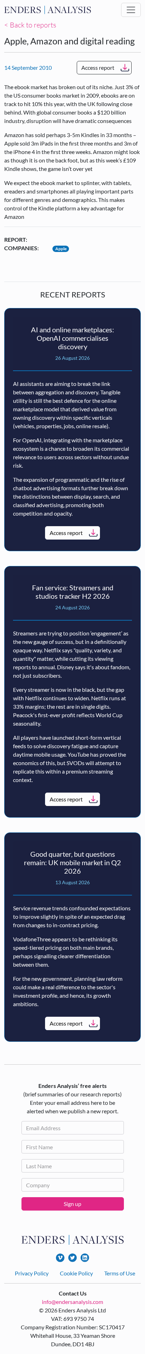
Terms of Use (119, 1273)
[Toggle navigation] (131, 10)
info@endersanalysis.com (72, 1301)
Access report (97, 67)
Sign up (72, 1203)
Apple (61, 248)
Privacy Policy (32, 1273)
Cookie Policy (76, 1273)
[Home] (47, 10)
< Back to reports (30, 24)
